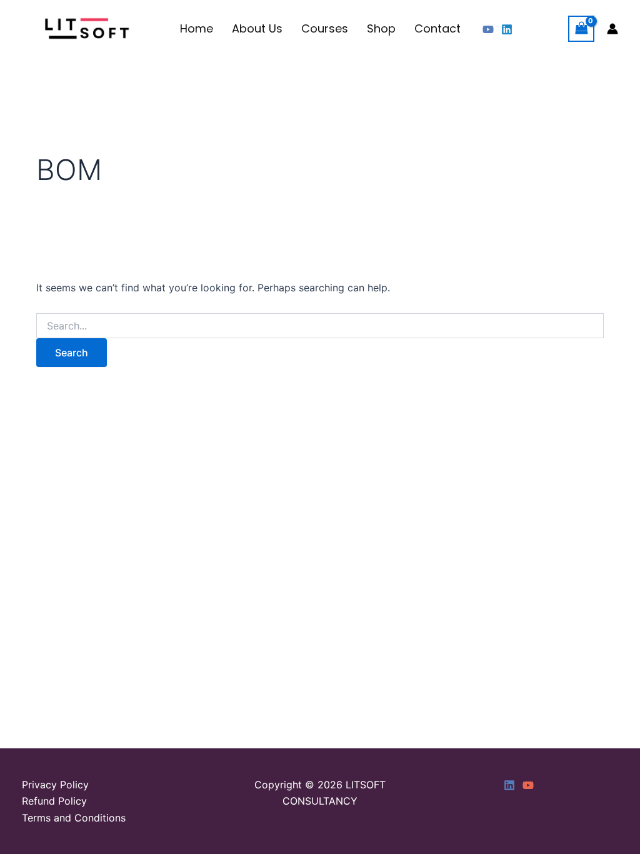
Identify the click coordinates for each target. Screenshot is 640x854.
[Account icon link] (612, 28)
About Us (257, 28)
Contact (437, 28)
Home (196, 28)
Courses (324, 28)
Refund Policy (54, 801)
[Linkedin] (506, 29)
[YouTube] (488, 29)
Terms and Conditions (74, 817)
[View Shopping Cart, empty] (581, 28)
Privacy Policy (55, 784)
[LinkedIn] (509, 785)
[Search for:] (319, 326)
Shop (381, 28)
